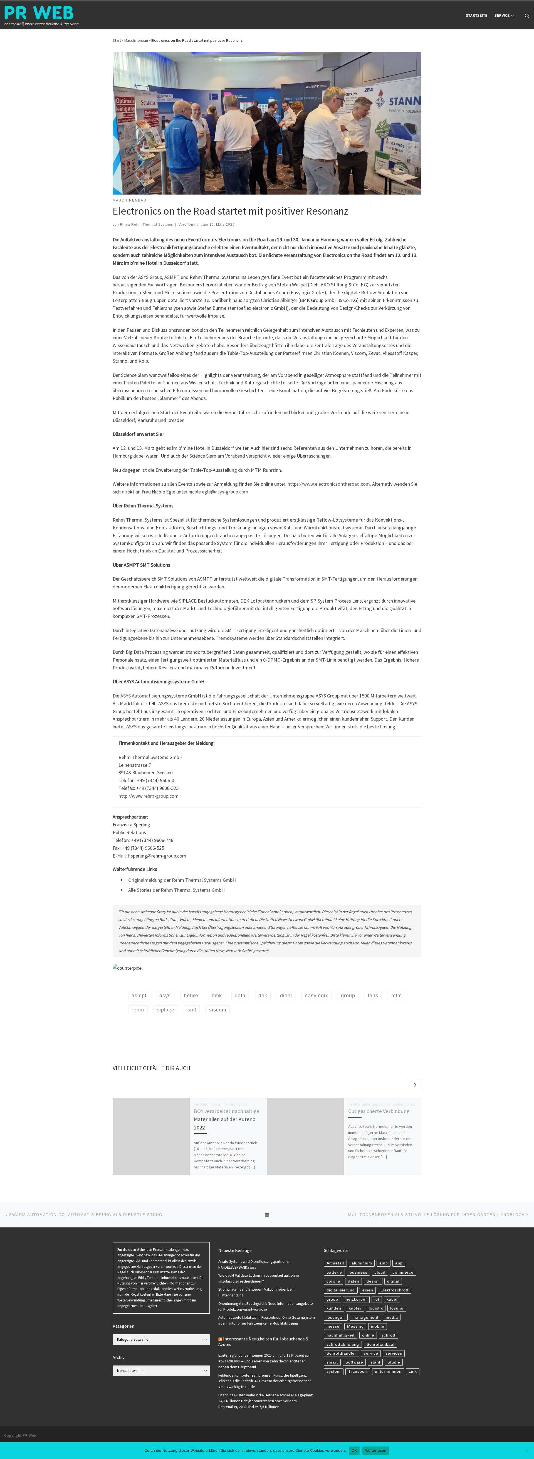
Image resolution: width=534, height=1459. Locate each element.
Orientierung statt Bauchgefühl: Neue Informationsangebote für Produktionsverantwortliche (265, 1306)
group (332, 1299)
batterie (334, 1272)
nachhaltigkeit (341, 1335)
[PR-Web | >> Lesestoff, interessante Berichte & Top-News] (39, 11)
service (371, 1353)
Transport (358, 1371)
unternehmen (388, 1371)
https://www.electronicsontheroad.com (329, 484)
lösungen (336, 1317)
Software (354, 1362)
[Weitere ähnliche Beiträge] (415, 1084)
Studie (393, 1362)
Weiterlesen (376, 1450)
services (393, 1353)
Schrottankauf (381, 1344)
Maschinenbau (136, 40)
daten (353, 1281)
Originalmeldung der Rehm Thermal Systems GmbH (182, 880)
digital (393, 1281)
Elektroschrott (394, 1290)
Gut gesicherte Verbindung (378, 1111)
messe (333, 1326)
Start (117, 40)
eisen (367, 1290)
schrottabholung (343, 1344)
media (392, 1317)
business (358, 1272)
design (373, 1281)
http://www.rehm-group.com (148, 796)
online (368, 1335)
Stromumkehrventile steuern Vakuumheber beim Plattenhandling (257, 1292)
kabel (392, 1299)
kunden (334, 1308)
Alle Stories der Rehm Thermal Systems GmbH (176, 890)
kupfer (355, 1308)
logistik (376, 1308)
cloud (380, 1272)
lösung (397, 1308)
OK (354, 1450)
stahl (375, 1362)
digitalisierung (341, 1290)
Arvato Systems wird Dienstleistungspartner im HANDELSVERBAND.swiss (254, 1264)
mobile (377, 1326)
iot (376, 1299)
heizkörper (356, 1299)
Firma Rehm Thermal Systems (146, 225)
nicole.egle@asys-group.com (218, 491)
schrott (388, 1335)
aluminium (362, 1263)
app (399, 1263)
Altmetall (335, 1263)
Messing (355, 1326)
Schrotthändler (341, 1353)
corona (333, 1281)
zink (413, 1371)
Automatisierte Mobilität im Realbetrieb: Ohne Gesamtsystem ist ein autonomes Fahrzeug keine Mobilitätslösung (266, 1320)
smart (332, 1362)
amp (383, 1263)
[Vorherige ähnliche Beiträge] (401, 1084)
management (365, 1317)
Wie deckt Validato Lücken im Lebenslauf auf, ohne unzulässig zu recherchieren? (258, 1278)
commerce (403, 1272)
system (334, 1371)
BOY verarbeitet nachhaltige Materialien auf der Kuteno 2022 (226, 1119)
